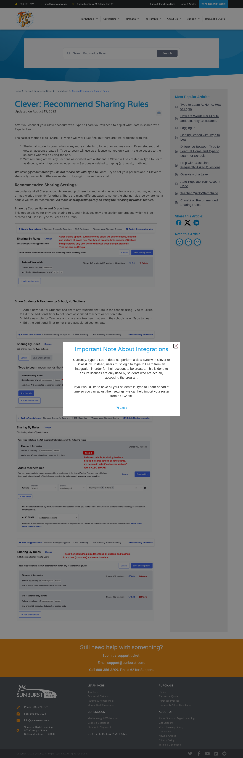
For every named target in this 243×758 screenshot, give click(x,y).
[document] (121, 379)
